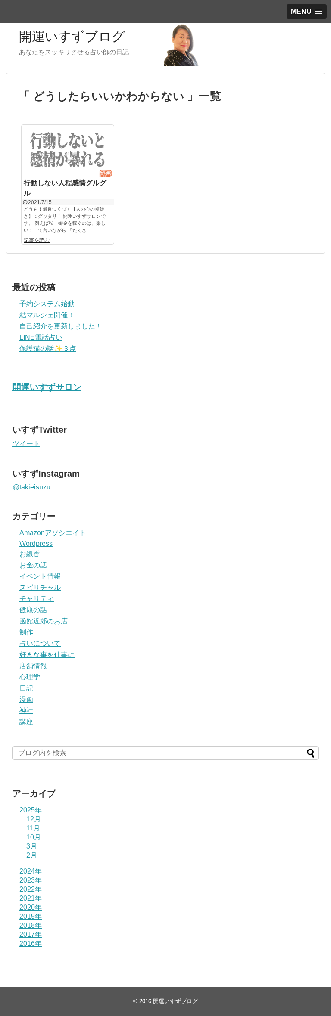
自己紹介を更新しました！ (60, 326)
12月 (33, 819)
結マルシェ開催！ (47, 315)
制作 (26, 632)
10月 (33, 837)
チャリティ (36, 598)
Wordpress (36, 543)
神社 (26, 710)
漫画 (26, 699)
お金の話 (33, 565)
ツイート (26, 443)
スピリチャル (40, 587)
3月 (31, 846)
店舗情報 (33, 665)
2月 (31, 855)
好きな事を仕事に (47, 654)
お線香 (29, 554)
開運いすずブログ (72, 36)
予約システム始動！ (50, 303)
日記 (26, 688)
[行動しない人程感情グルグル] (68, 151)
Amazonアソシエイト (52, 532)
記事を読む (37, 240)
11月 (33, 828)
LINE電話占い (40, 337)
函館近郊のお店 (43, 621)
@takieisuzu (31, 487)
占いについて (40, 643)
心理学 (29, 677)
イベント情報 (40, 576)
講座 (26, 721)
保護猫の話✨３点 (47, 348)
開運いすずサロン (46, 387)
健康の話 (33, 609)
